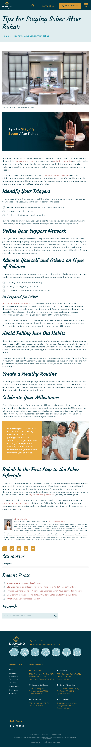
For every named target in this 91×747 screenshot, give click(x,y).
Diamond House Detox (56, 521)
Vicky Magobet (21, 519)
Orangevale (64, 699)
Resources (13, 690)
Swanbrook (36, 699)
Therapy (12, 683)
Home (5, 36)
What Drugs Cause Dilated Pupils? (23, 599)
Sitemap (45, 734)
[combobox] (45, 567)
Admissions (14, 686)
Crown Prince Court (67, 685)
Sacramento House (39, 685)
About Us (13, 673)
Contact (12, 694)
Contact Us (48, 6)
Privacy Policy (56, 734)
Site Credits (34, 734)
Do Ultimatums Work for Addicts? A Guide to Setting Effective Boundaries (42, 595)
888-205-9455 (71, 6)
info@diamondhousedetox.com (46, 644)
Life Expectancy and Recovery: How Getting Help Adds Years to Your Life (41, 587)
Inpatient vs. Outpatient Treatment (24, 583)
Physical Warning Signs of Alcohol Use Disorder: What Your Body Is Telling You (44, 591)
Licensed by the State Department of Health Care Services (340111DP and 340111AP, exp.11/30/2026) (45, 738)
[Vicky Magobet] (8, 530)
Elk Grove (63, 670)
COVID (12, 669)
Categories (7, 564)
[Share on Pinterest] (33, 548)
